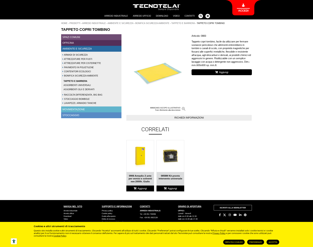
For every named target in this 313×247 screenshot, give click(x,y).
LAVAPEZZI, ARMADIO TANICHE (79, 103)
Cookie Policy (59, 235)
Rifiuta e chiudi (234, 242)
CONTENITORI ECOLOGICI (77, 71)
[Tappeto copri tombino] (156, 73)
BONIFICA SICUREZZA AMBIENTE (152, 23)
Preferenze (255, 242)
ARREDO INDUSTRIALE (94, 23)
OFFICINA (68, 42)
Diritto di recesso (108, 219)
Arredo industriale (116, 16)
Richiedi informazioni (189, 117)
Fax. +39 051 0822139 (149, 217)
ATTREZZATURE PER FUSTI (77, 59)
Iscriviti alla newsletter (233, 208)
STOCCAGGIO (70, 115)
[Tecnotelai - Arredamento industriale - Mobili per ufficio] (156, 7)
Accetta (273, 242)
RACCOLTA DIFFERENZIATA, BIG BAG (82, 95)
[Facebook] (220, 215)
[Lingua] (207, 16)
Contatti (190, 16)
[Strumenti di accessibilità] (14, 241)
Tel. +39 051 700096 (148, 214)
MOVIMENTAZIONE (73, 109)
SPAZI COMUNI (71, 37)
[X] (224, 215)
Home (64, 23)
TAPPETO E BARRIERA (183, 23)
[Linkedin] (240, 215)
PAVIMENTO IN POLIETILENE (78, 67)
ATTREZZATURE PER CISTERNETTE (82, 63)
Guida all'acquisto (109, 216)
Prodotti (74, 23)
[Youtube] (235, 215)
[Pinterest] (245, 215)
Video (176, 16)
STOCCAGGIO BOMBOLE (76, 99)
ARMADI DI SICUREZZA (75, 55)
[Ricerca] (200, 16)
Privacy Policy (219, 233)
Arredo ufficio (142, 16)
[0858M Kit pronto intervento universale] (170, 156)
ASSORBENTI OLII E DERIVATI (79, 89)
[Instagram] (230, 215)
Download (162, 16)
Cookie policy (107, 213)
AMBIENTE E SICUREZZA (120, 23)
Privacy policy (107, 211)
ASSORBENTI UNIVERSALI (77, 85)
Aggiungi (223, 72)
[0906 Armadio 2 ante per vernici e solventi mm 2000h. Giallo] (140, 156)
